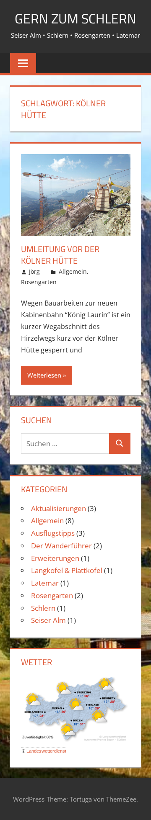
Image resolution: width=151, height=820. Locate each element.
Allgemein (73, 271)
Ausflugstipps (53, 533)
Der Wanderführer (61, 545)
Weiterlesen (44, 375)
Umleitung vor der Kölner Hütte (60, 254)
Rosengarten (39, 282)
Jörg (34, 271)
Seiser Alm (48, 620)
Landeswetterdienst (46, 750)
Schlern (43, 608)
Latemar (45, 583)
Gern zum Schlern (75, 18)
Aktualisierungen (58, 508)
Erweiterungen (55, 558)
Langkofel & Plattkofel (66, 570)
